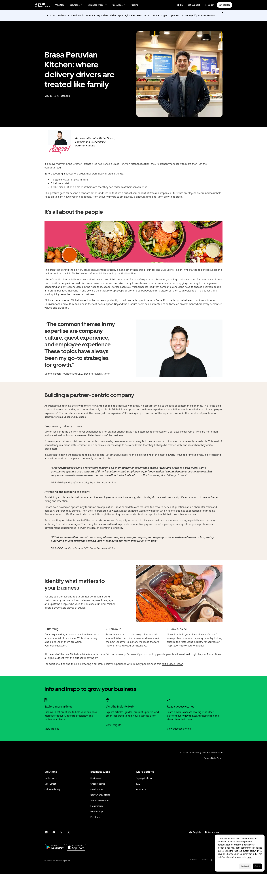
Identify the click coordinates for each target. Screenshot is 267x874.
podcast (206, 290)
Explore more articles (58, 706)
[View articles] (46, 700)
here (249, 857)
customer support (159, 15)
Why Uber (60, 5)
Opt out (245, 866)
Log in (211, 5)
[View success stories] (169, 700)
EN (181, 5)
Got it (257, 866)
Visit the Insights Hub (120, 706)
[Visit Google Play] (55, 847)
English (197, 832)
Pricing (134, 5)
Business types (95, 5)
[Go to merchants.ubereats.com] (42, 5)
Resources (117, 5)
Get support (193, 5)
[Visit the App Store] (76, 847)
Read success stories (180, 706)
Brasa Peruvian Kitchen (96, 373)
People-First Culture (156, 290)
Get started (225, 5)
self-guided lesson (172, 664)
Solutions (75, 5)
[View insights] (107, 700)
